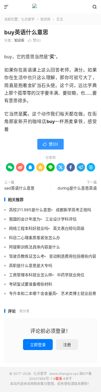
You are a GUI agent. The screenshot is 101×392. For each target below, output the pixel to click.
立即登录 (38, 344)
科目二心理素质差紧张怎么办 (34, 237)
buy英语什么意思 (26, 32)
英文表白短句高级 (68, 228)
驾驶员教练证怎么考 (26, 256)
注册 (67, 344)
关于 (68, 379)
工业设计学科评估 (61, 219)
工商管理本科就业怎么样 (30, 274)
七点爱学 (50, 7)
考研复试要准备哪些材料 (30, 284)
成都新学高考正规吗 (73, 209)
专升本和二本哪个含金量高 (32, 293)
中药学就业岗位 (70, 274)
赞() (34, 40)
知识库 (45, 19)
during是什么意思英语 (77, 188)
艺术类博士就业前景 (78, 293)
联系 (59, 379)
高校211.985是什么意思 (30, 209)
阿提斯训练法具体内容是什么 (34, 246)
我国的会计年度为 (24, 219)
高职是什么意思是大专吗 (30, 265)
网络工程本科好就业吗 (28, 228)
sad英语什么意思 (19, 188)
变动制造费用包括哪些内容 (72, 256)
